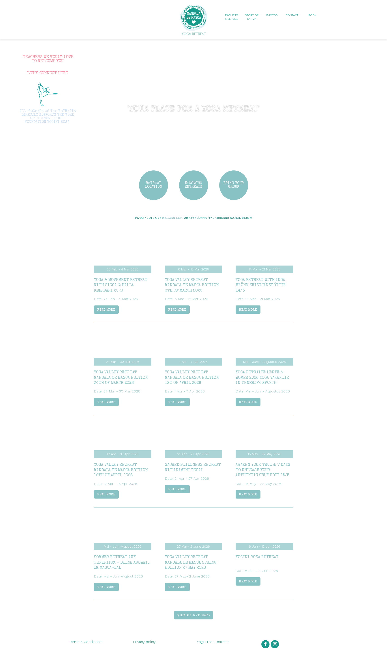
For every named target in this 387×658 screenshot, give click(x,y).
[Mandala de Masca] (193, 33)
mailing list (172, 218)
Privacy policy (144, 642)
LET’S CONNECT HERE (47, 73)
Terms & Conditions (85, 642)
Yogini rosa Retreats (213, 642)
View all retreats (193, 615)
